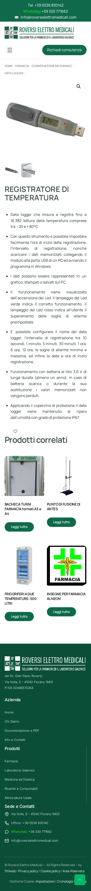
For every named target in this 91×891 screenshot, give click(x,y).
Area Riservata (73, 871)
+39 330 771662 (55, 11)
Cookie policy (50, 871)
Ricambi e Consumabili (21, 788)
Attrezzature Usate (18, 798)
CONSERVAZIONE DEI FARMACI (52, 66)
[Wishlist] (16, 431)
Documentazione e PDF (22, 730)
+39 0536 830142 (49, 5)
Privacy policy (28, 871)
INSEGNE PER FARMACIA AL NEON (66, 596)
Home (9, 66)
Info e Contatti (15, 740)
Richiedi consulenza (64, 49)
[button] (78, 86)
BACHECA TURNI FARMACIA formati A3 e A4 (23, 509)
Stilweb (10, 871)
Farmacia (11, 761)
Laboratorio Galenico (20, 770)
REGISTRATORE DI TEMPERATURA (37, 193)
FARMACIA (22, 66)
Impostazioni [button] (45, 881)
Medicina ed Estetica (20, 779)
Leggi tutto (19, 527)
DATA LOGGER (14, 73)
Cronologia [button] (65, 881)
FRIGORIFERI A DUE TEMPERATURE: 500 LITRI (21, 599)
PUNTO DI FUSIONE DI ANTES (63, 506)
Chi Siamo (12, 721)
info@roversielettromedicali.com (34, 840)
